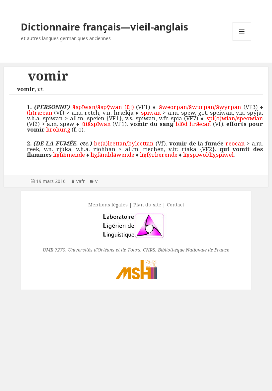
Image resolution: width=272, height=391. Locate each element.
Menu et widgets (242, 40)
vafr (80, 181)
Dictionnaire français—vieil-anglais (104, 26)
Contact (175, 204)
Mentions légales (108, 204)
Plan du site (147, 204)
